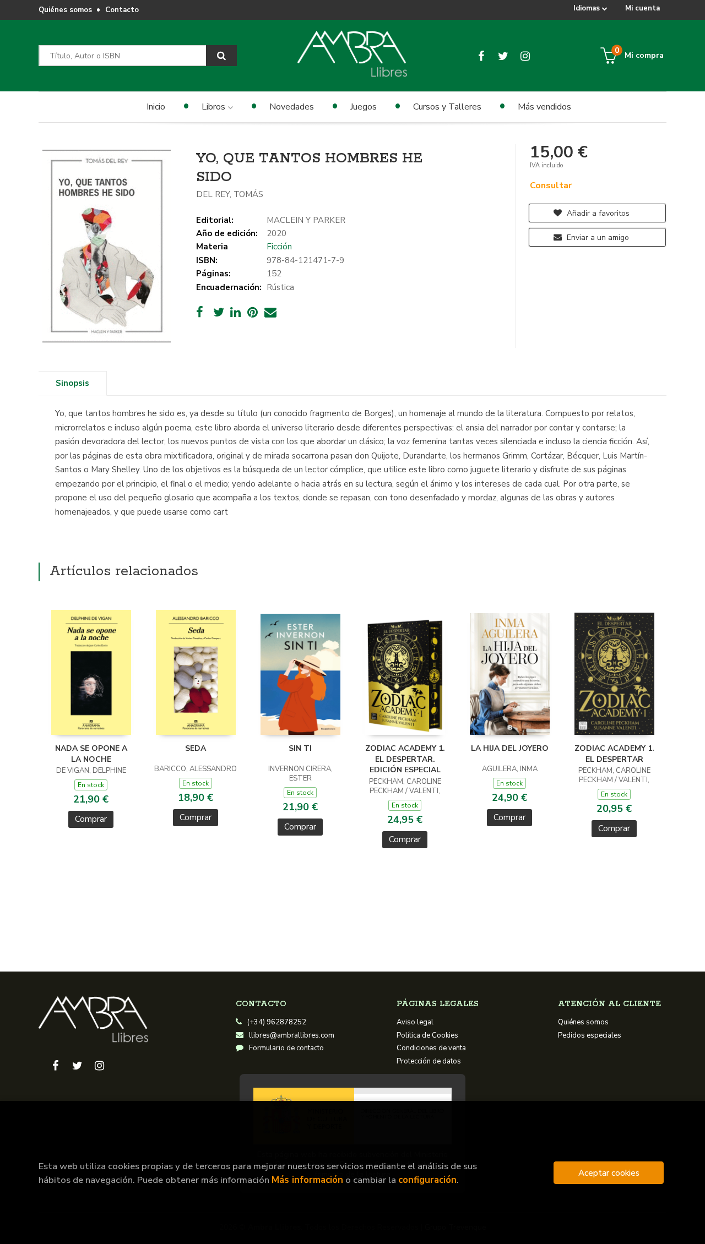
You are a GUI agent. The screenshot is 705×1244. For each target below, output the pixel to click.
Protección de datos (429, 1061)
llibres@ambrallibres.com (291, 1035)
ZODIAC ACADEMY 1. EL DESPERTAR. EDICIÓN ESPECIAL (405, 759)
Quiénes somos (65, 10)
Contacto (122, 10)
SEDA (195, 748)
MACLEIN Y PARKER (306, 220)
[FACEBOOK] (481, 55)
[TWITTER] (503, 55)
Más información (307, 1180)
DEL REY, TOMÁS (229, 194)
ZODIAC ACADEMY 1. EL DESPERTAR (614, 754)
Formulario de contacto (286, 1048)
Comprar (91, 819)
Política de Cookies (427, 1035)
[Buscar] (221, 55)
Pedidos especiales (589, 1035)
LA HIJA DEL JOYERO (510, 748)
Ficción (279, 246)
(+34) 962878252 (276, 1022)
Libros (214, 107)
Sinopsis (72, 383)
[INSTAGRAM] (525, 55)
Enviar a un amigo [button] (597, 237)
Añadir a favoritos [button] (597, 213)
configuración (427, 1180)
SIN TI (300, 748)
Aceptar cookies (608, 1172)
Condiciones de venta (431, 1048)
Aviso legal (415, 1022)
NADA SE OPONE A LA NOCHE (91, 754)
